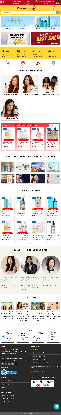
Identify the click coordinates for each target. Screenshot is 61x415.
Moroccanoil (22, 28)
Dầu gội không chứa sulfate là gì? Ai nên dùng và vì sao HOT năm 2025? (38, 315)
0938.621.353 (10, 356)
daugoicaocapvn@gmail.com (13, 358)
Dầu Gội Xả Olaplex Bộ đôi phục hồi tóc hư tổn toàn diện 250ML (8, 143)
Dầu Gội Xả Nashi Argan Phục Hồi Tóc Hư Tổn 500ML (37, 143)
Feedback (4, 387)
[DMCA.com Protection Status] (5, 367)
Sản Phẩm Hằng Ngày (8, 395)
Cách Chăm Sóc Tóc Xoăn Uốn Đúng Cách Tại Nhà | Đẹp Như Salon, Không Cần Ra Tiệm (7, 316)
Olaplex (53, 28)
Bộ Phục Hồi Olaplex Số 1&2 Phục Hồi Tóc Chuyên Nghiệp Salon (38, 236)
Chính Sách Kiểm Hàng (38, 371)
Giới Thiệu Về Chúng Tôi (8, 380)
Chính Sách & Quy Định (38, 352)
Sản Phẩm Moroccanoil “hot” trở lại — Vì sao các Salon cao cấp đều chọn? (23, 316)
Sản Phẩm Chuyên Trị (8, 398)
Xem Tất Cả (54, 125)
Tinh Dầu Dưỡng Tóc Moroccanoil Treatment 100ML (53, 212)
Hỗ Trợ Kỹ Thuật (6, 402)
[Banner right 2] (45, 38)
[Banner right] (15, 38)
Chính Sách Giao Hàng (38, 356)
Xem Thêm (7, 324)
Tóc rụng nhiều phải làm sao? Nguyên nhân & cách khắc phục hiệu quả (53, 315)
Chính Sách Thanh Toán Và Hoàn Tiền (42, 363)
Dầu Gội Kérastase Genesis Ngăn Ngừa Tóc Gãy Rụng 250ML (38, 212)
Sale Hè (8, 28)
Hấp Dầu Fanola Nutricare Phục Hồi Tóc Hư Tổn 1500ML (7, 236)
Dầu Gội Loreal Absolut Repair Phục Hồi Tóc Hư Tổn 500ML (23, 143)
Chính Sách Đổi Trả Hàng (39, 359)
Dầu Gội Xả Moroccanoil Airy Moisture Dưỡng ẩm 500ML (52, 143)
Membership (5, 384)
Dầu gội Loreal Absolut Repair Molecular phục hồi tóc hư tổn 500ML (22, 212)
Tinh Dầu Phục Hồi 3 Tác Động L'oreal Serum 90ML (53, 236)
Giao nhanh (35, 349)
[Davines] (30, 23)
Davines (38, 28)
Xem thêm (57, 298)
